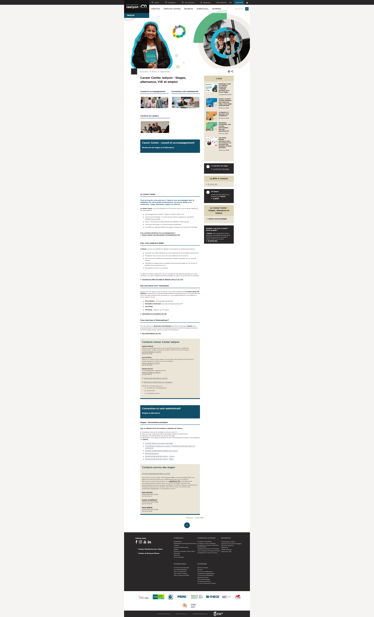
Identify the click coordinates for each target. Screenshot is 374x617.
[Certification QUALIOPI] (193, 606)
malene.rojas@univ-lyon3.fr (151, 372)
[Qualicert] (185, 606)
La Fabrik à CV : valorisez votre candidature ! (224, 114)
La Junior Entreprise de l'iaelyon (206, 583)
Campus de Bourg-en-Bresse (148, 553)
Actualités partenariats (204, 581)
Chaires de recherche (227, 545)
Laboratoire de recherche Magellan (231, 543)
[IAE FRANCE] (226, 597)
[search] (241, 9)
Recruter (199, 569)
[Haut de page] (187, 525)
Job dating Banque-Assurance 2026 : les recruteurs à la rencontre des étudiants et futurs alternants (225, 142)
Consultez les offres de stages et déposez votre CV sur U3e (162, 279)
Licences (176, 545)
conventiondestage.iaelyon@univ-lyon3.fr (156, 473)
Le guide (216, 198)
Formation (155, 9)
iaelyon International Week (181, 575)
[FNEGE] (212, 597)
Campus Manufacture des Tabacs (150, 549)
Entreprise (216, 9)
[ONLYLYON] (237, 597)
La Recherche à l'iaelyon (228, 541)
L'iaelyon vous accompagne (217, 218)
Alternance (177, 553)
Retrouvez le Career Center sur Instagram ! (158, 382)
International (203, 9)
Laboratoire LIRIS (226, 551)
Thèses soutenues (226, 549)
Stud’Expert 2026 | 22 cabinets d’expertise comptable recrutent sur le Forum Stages (225, 88)
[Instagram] (140, 542)
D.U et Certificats (179, 557)
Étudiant (154, 71)
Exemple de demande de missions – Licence (159, 456)
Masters (176, 549)
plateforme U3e (174, 481)
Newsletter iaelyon (163, 613)
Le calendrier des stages (221, 169)
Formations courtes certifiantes (206, 543)
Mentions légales (181, 613)
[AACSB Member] (158, 597)
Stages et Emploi (165, 71)
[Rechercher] (247, 9)
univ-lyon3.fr (221, 2)
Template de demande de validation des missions (161, 451)
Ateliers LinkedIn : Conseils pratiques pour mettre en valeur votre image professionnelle (225, 102)
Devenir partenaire (202, 567)
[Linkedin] (149, 542)
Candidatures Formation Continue (207, 552)
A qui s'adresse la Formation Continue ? (209, 550)
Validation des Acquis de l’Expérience (208, 548)
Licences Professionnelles (181, 547)
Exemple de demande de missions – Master (159, 459)
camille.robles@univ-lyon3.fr (151, 352)
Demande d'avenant (151, 453)
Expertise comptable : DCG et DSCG (184, 551)
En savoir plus (212, 184)
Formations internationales (181, 567)
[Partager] (232, 71)
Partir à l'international (180, 571)
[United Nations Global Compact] (170, 597)
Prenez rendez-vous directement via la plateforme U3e (161, 235)
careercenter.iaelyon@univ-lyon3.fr (156, 378)
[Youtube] (144, 542)
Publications (224, 547)
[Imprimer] (229, 72)
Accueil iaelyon (144, 71)
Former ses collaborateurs (205, 571)
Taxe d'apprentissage (203, 579)
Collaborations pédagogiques (206, 573)
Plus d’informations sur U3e (151, 333)
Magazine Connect (202, 577)
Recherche (188, 9)
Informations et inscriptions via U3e (154, 314)
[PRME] (182, 597)
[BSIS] (196, 597)
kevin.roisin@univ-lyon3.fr (151, 363)
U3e (141, 428)
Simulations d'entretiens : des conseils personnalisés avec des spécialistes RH (225, 127)
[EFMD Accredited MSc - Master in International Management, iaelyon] (143, 597)
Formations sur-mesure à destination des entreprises (208, 546)
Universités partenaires (180, 569)
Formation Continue (172, 9)
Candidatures (177, 541)
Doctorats (177, 555)
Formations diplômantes (204, 541)
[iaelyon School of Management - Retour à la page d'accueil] (136, 6)
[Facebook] (136, 542)
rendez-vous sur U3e (153, 219)
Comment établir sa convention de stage (158, 443)
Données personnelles (200, 613)
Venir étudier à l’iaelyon (180, 573)
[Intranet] (247, 2)
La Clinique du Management (205, 575)
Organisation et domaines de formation (185, 543)
